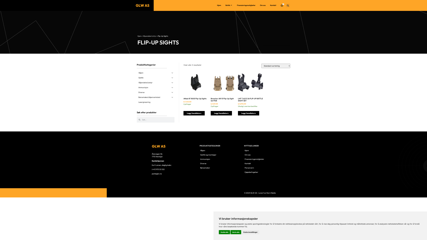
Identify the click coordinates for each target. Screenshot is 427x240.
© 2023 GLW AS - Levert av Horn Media (260, 193)
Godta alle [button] (224, 232)
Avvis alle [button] (235, 232)
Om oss (263, 5)
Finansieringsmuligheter (246, 5)
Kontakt (273, 5)
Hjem (219, 5)
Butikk (228, 5)
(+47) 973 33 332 (158, 169)
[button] (288, 5)
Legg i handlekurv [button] (194, 113)
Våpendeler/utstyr (149, 36)
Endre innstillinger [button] (250, 232)
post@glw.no (157, 174)
